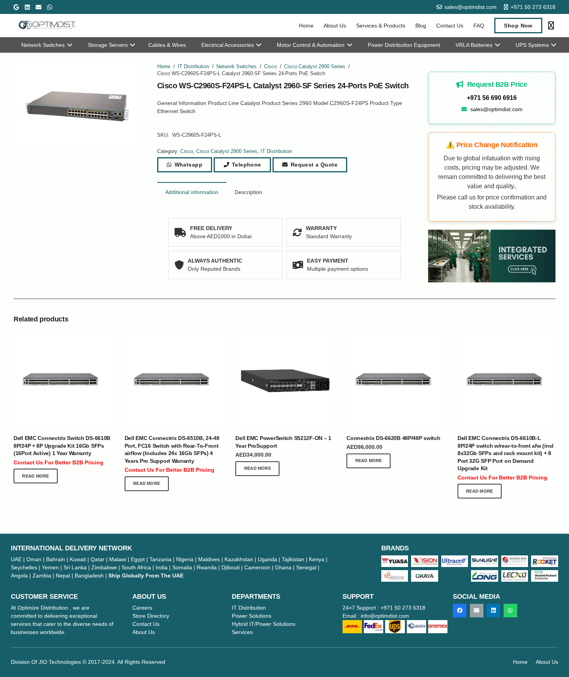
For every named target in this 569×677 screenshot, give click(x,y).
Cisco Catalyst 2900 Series (314, 66)
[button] (409, 25)
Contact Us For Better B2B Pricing (58, 462)
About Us (547, 662)
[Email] (38, 7)
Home (163, 66)
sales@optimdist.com (496, 109)
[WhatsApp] (49, 7)
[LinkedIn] (27, 7)
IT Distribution (193, 66)
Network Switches (236, 66)
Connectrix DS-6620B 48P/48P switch (393, 438)
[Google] (16, 7)
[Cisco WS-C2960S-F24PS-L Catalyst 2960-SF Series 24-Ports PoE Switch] (491, 256)
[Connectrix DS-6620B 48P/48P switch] (395, 381)
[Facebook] (459, 610)
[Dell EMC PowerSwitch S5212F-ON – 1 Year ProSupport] (284, 381)
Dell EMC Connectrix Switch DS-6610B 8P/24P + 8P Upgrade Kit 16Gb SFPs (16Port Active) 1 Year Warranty (62, 445)
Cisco (270, 66)
